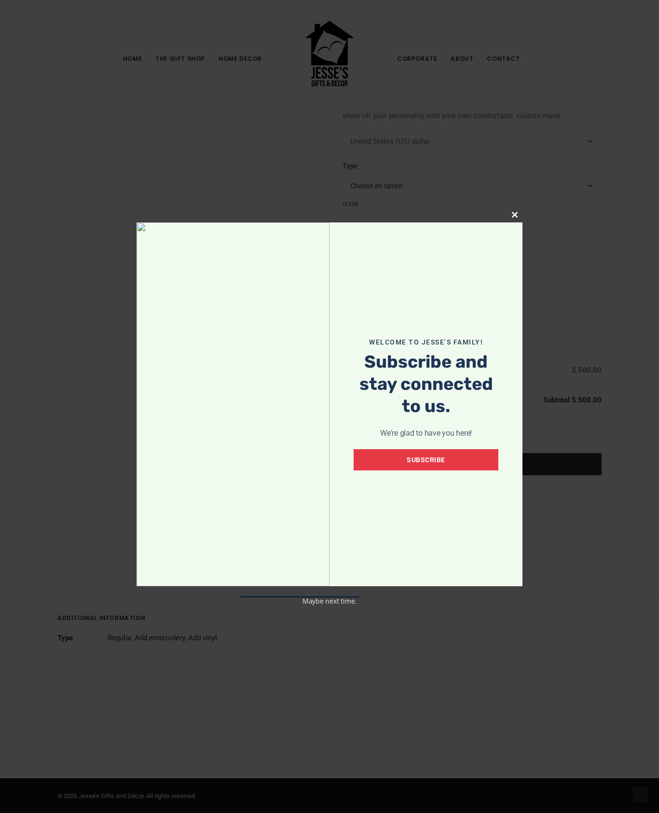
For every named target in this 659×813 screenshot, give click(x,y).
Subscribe (426, 460)
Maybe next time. (329, 601)
